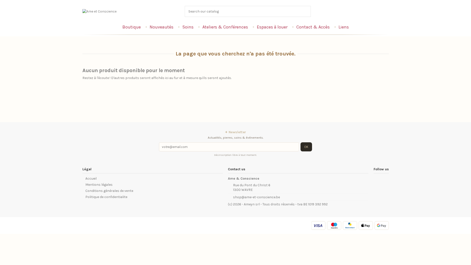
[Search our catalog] (307, 11)
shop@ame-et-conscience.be (256, 197)
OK (306, 147)
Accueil (91, 178)
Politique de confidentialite (106, 197)
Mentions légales (99, 185)
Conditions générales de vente (109, 191)
